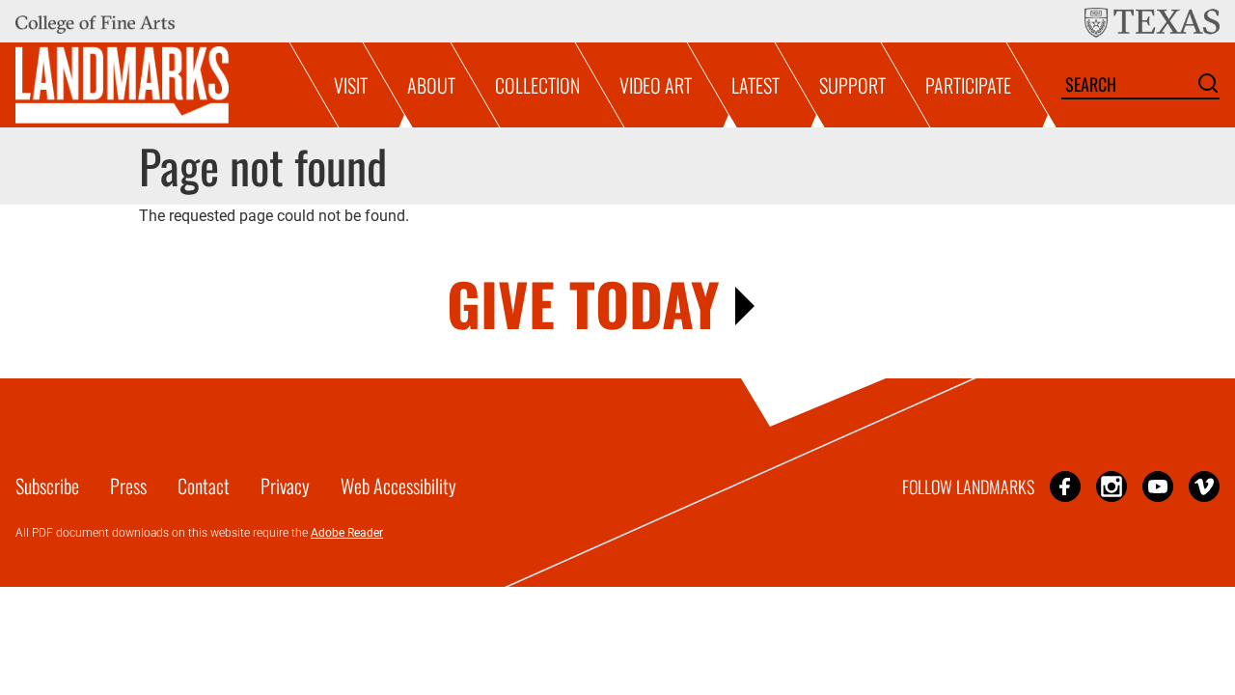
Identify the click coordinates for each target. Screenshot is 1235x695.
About (431, 84)
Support (852, 84)
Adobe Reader (347, 533)
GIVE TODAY (583, 303)
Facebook (1065, 486)
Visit (351, 84)
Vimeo (1204, 486)
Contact (204, 485)
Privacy (285, 485)
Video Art (655, 84)
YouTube (1157, 486)
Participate (968, 84)
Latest (755, 84)
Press (128, 485)
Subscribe (47, 485)
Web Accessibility (398, 485)
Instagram (1111, 486)
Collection (537, 84)
